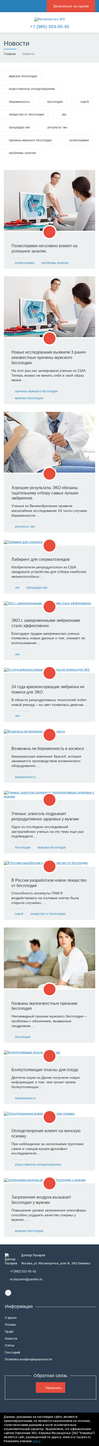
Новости (11, 1338)
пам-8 (19, 914)
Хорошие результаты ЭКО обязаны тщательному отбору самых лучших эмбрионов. (44, 493)
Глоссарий (12, 1352)
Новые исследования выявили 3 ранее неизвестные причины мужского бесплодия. (48, 357)
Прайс (9, 1332)
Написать (53, 1388)
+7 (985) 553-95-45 (49, 26)
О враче (11, 1318)
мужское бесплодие (29, 398)
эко (17, 587)
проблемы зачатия (55, 263)
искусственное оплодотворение (38, 1164)
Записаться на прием (71, 6)
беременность (25, 777)
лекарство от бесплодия (47, 914)
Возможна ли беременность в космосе (47, 748)
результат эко (25, 526)
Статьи (9, 1345)
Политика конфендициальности (28, 1359)
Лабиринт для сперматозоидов (40, 559)
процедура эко (36, 587)
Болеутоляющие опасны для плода (44, 1070)
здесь (36, 1441)
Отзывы (10, 1324)
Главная (10, 54)
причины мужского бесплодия (36, 391)
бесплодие (23, 847)
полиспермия (25, 263)
